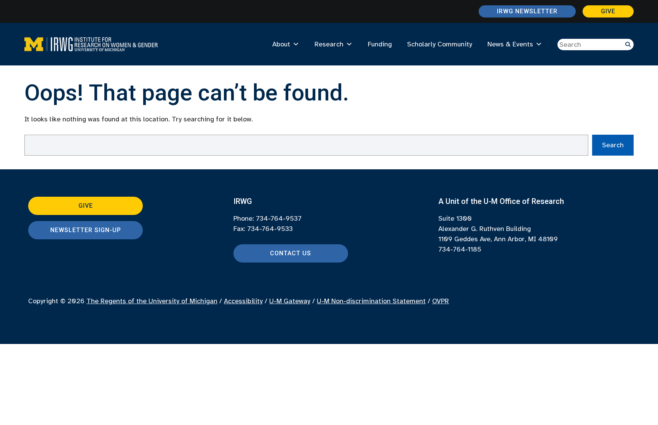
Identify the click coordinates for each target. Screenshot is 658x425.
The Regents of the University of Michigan (151, 301)
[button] (628, 44)
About (281, 44)
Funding (380, 44)
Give (608, 11)
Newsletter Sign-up (85, 230)
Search (613, 145)
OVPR (440, 301)
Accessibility (243, 301)
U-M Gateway (289, 301)
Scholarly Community (439, 44)
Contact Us (290, 253)
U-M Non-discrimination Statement (371, 301)
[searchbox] (595, 44)
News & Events (510, 44)
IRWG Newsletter (527, 11)
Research (329, 44)
